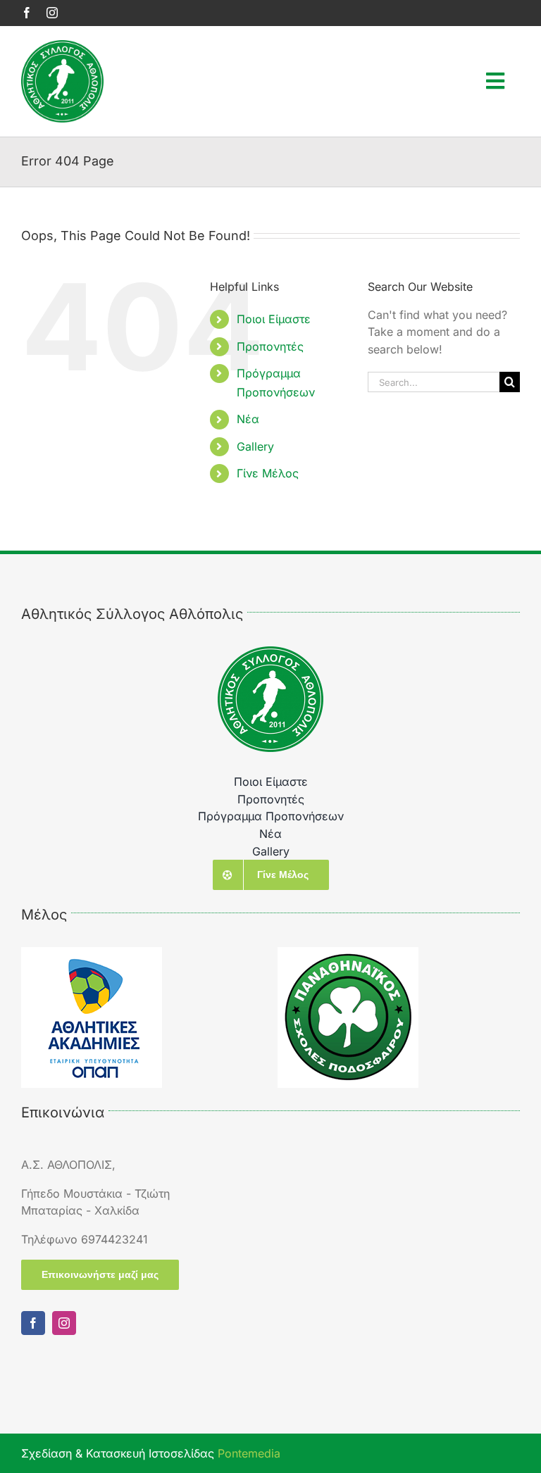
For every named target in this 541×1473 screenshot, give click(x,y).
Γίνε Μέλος (268, 473)
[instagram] (52, 12)
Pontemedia (249, 1453)
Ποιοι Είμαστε (274, 319)
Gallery (255, 446)
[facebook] (26, 12)
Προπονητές (270, 346)
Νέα (248, 419)
